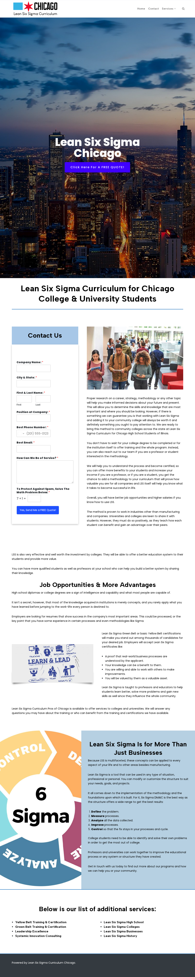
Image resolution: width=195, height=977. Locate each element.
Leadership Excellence (31, 931)
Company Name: (30, 362)
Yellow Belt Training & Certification (40, 922)
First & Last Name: (31, 392)
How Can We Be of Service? (37, 458)
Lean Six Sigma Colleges (122, 927)
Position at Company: (33, 412)
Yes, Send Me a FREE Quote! (38, 510)
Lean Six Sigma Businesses (123, 931)
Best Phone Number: (32, 427)
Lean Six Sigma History (120, 936)
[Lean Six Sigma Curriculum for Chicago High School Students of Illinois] (35, 8)
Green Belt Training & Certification (40, 927)
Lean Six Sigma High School (124, 922)
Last (38, 404)
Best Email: (26, 442)
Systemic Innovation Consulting (38, 936)
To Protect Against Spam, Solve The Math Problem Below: (43, 490)
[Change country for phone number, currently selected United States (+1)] (21, 433)
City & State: (27, 377)
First (19, 404)
